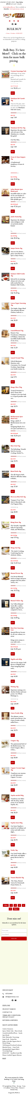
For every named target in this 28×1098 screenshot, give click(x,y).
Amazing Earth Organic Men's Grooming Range (10, 1050)
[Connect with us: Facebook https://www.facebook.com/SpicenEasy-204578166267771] (12, 24)
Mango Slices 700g (16, 387)
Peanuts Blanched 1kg (17, 878)
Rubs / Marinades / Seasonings (10, 1037)
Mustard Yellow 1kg (17, 601)
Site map (19, 1086)
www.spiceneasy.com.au (17, 9)
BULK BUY (19, 33)
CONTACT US (7, 1012)
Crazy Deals (16, 1047)
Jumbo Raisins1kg (16, 217)
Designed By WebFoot (14, 1093)
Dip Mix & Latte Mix (16, 1053)
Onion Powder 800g (17, 713)
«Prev (5, 905)
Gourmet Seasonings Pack (18, 71)
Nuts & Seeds (18, 1031)
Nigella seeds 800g (16, 659)
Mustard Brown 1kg (17, 573)
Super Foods (5, 1039)
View (12, 708)
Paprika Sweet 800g (16, 823)
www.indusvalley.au (9, 7)
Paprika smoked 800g (17, 795)
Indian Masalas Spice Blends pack (17, 190)
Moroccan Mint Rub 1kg (18, 497)
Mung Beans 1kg (16, 522)
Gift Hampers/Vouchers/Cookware (12, 1045)
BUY (12, 93)
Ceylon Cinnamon (7, 1029)
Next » (16, 909)
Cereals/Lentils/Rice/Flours (9, 1033)
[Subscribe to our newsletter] (15, 24)
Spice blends (5, 1035)
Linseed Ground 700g (17, 358)
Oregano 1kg (15, 741)
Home (8, 33)
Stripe (14, 1081)
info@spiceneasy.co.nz (12, 997)
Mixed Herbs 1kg (16, 471)
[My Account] (9, 21)
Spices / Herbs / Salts (8, 1031)
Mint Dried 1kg (15, 446)
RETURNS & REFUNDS (10, 1020)
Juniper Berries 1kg (16, 248)
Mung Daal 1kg (15, 548)
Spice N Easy (12, 1086)
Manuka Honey (6, 1047)
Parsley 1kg (14, 850)
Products (13, 33)
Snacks (20, 1033)
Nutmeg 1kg (14, 687)
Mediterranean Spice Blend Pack (17, 418)
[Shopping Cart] (14, 21)
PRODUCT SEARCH (9, 1009)
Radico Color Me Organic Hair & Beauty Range (11, 1042)
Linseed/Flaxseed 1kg (17, 331)
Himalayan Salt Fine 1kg (18, 128)
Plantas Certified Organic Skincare (12, 1055)
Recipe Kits (13, 1039)
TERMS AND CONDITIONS (11, 1015)
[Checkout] (18, 21)
